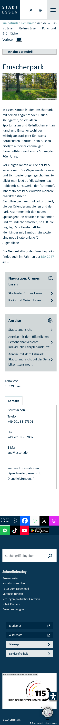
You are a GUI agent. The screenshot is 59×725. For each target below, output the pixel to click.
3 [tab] (5, 699)
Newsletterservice (13, 583)
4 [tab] (5, 704)
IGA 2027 (47, 256)
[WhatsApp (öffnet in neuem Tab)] (34, 521)
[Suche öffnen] (31, 10)
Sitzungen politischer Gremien (21, 599)
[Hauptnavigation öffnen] (53, 10)
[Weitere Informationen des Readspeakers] (19, 39)
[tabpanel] (29, 693)
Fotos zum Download (15, 588)
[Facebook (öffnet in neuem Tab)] (25, 521)
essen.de (41, 23)
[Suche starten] (50, 555)
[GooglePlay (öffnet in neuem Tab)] (39, 530)
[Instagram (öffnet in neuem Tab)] (54, 521)
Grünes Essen (28, 28)
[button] (40, 10)
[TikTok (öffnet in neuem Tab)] (15, 530)
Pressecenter (10, 578)
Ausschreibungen (13, 609)
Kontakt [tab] (13, 401)
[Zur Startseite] (10, 9)
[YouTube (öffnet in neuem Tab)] (25, 530)
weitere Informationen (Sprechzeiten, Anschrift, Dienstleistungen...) (24, 473)
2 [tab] (5, 694)
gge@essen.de (18, 452)
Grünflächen (16, 410)
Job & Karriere (11, 604)
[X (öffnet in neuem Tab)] (44, 521)
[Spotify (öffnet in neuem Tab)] (5, 530)
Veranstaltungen (12, 594)
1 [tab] (5, 688)
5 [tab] (5, 710)
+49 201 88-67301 (20, 421)
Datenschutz (38, 723)
